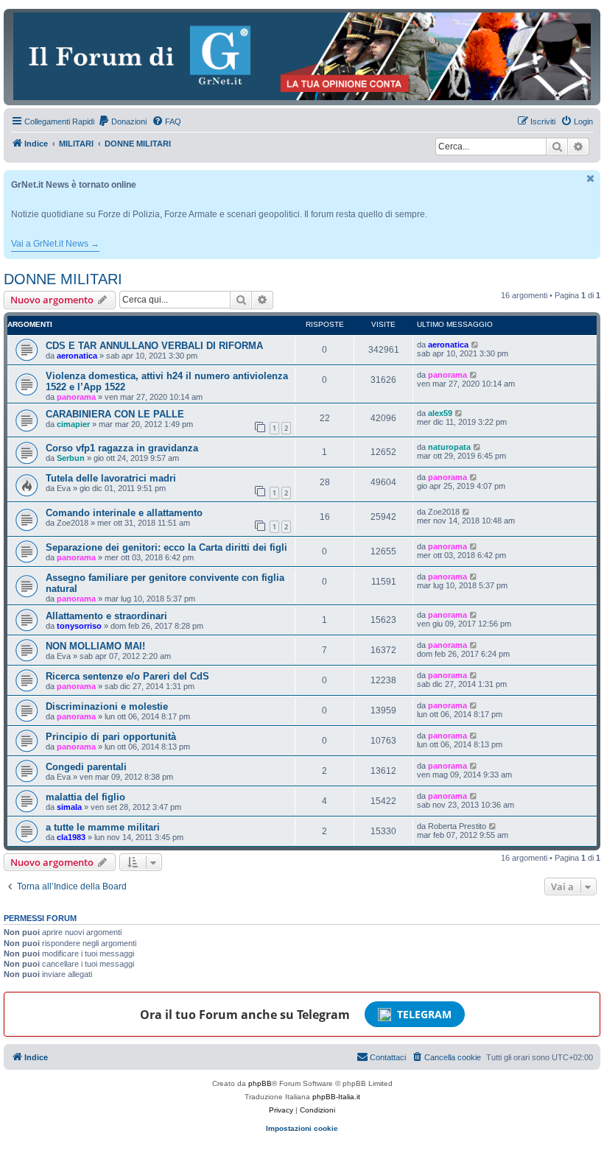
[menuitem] (122, 121)
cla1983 (71, 837)
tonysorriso (79, 625)
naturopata (449, 446)
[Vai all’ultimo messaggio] (475, 344)
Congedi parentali (86, 766)
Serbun (71, 458)
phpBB (260, 1083)
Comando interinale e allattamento (124, 512)
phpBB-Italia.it (336, 1097)
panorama (76, 396)
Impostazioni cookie (302, 1128)
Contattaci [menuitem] (388, 1057)
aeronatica (77, 355)
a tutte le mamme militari (103, 827)
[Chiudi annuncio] (590, 178)
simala (69, 807)
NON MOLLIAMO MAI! (95, 646)
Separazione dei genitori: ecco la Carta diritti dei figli (166, 547)
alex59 (440, 413)
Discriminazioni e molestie (107, 706)
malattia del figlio (85, 797)
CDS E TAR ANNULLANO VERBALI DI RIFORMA (154, 345)
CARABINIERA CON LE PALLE (115, 414)
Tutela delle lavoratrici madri (111, 478)
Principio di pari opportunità (111, 736)
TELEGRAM (424, 1014)
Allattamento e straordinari (106, 615)
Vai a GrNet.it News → (55, 244)
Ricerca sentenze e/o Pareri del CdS (127, 676)
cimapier (73, 424)
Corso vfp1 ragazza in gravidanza (122, 448)
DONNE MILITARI (63, 279)
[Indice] (302, 56)
